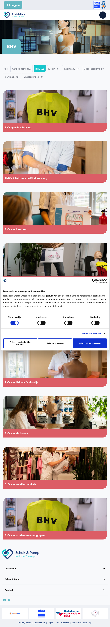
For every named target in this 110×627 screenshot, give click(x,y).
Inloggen (14, 5)
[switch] (41, 323)
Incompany (71, 69)
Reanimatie (11, 77)
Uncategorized (33, 77)
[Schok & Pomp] (15, 15)
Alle (6, 69)
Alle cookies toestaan (90, 343)
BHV (39, 69)
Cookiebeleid (39, 622)
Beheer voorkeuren (91, 333)
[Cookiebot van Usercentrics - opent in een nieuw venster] (94, 281)
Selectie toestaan (55, 343)
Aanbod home (21, 69)
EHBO (53, 69)
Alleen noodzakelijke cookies (20, 343)
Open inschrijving (94, 69)
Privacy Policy (24, 622)
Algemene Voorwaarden (58, 622)
